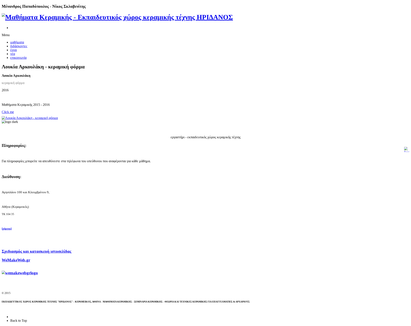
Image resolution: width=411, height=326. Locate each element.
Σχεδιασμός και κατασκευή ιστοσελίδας (36, 251)
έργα (13, 50)
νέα (12, 54)
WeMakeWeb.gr (16, 260)
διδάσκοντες (18, 46)
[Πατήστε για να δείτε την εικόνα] (30, 118)
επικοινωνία (18, 57)
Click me (8, 112)
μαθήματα (17, 42)
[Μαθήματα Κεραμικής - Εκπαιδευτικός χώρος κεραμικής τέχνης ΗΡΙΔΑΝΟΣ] (117, 17)
